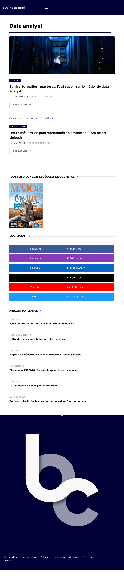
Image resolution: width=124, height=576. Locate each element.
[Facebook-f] (113, 556)
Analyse (13, 350)
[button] (46, 7)
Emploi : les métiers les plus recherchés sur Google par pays (45, 354)
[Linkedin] (119, 559)
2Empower (74, 557)
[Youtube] (119, 556)
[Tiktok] (107, 559)
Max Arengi (20, 143)
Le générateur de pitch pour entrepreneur (34, 385)
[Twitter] (107, 556)
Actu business (17, 397)
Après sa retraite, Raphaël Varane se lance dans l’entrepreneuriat (48, 401)
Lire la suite (20, 104)
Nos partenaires (30, 557)
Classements (16, 366)
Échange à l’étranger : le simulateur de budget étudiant (41, 323)
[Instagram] (113, 559)
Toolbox (14, 319)
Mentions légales (12, 557)
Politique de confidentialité (54, 557)
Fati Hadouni (21, 97)
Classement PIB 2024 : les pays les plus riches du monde (43, 370)
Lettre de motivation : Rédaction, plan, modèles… (38, 339)
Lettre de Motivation (21, 335)
